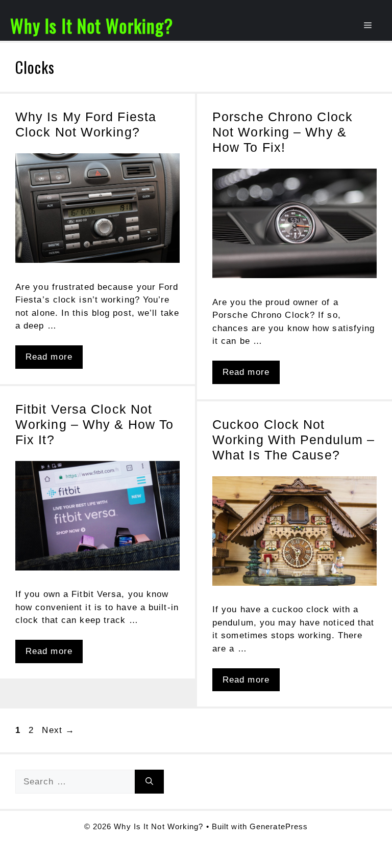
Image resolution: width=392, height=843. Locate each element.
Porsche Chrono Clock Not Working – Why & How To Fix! (282, 132)
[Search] (149, 782)
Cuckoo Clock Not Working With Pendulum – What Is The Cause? (293, 439)
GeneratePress (279, 826)
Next (58, 730)
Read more (49, 357)
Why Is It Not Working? (91, 25)
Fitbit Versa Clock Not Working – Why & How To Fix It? (94, 424)
